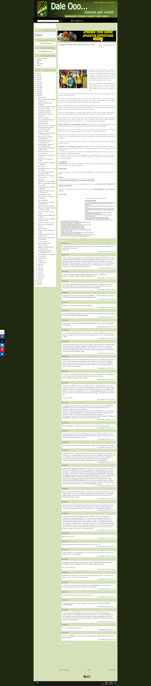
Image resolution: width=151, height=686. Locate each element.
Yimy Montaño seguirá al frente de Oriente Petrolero (97, 218)
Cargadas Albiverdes (42, 58)
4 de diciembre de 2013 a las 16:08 (106, 399)
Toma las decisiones (43, 123)
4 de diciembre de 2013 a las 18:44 (106, 546)
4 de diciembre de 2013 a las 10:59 (106, 307)
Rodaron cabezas (42, 228)
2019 (38, 83)
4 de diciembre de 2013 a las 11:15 (106, 317)
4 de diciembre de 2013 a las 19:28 (106, 569)
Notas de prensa (103, 198)
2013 (38, 95)
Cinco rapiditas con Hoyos (44, 194)
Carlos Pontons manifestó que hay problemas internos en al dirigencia (77, 234)
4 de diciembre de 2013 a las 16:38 (106, 427)
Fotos (98, 16)
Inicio (88, 670)
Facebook (39, 60)
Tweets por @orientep (45, 43)
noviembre (41, 258)
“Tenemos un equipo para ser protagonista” (71, 223)
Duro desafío (41, 179)
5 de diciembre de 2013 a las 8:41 (106, 639)
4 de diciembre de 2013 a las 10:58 (106, 299)
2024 (38, 73)
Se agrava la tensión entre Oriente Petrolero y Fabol (77, 44)
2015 (38, 91)
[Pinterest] (2, 349)
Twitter (38, 62)
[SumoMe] (2, 354)
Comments (80, 21)
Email (36, 33)
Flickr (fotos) (40, 63)
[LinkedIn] (2, 345)
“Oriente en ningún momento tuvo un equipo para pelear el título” (76, 229)
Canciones (82, 16)
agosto (40, 264)
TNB (116, 684)
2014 (38, 93)
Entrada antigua (112, 670)
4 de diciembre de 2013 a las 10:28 (106, 289)
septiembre (41, 262)
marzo (40, 274)
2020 (38, 81)
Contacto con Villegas (43, 131)
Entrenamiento (96, 198)
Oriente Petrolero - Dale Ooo (107, 684)
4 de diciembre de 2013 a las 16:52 (106, 485)
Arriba (37, 682)
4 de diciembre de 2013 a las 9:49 (106, 268)
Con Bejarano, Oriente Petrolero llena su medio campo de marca (76, 224)
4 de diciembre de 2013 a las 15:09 (106, 379)
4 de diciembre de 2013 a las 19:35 (106, 579)
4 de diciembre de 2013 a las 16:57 (106, 510)
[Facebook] (2, 336)
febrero (40, 276)
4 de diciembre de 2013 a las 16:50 (106, 462)
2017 (38, 87)
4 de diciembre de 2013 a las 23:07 (106, 606)
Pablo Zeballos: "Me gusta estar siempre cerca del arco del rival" (76, 222)
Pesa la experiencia (43, 200)
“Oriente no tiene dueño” (66, 231)
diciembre (40, 97)
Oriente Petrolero (100, 71)
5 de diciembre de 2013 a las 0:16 (106, 629)
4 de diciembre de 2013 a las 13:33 (106, 353)
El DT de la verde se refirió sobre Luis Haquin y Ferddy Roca (75, 236)
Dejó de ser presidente (43, 117)
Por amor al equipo (42, 241)
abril (39, 272)
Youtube (39, 65)
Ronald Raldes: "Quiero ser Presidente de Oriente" (97, 217)
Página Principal (71, 16)
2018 (38, 85)
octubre (40, 260)
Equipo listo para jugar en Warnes (46, 206)
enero (39, 278)
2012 (38, 280)
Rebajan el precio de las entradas (46, 181)
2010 (38, 284)
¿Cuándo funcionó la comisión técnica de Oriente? (73, 227)
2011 (38, 282)
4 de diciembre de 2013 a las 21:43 (106, 589)
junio (39, 268)
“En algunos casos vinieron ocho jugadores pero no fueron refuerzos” (77, 232)
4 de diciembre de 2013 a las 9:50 (106, 278)
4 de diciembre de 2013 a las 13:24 (106, 338)
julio (39, 266)
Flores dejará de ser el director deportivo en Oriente (73, 228)
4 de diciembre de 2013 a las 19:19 (106, 556)
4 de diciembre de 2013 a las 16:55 (106, 498)
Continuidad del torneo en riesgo (46, 222)
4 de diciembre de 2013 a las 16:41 (106, 439)
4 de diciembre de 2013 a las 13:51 (106, 368)
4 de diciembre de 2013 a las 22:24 (106, 597)
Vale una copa (41, 166)
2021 (38, 79)
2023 (38, 75)
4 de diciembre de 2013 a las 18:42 (106, 538)
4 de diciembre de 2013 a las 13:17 (106, 327)
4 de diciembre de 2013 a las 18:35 (106, 530)
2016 (38, 89)
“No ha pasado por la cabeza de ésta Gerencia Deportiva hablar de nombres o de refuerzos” (98, 213)
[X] (2, 341)
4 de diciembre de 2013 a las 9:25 (106, 251)
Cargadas (91, 16)
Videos (105, 16)
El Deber (64, 194)
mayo (39, 270)
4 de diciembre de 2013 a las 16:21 (106, 419)
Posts (74, 21)
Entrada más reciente (64, 670)
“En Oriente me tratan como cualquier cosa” (71, 233)
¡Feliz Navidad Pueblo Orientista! (46, 125)
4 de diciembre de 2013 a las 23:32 (106, 621)
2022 (38, 77)
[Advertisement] (75, 18)
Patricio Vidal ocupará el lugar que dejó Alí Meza (72, 226)
